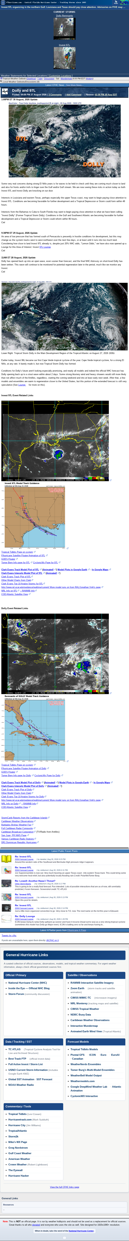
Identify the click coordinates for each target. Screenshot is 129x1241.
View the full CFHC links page (64, 1187)
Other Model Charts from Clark (16, 580)
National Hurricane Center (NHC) (27, 982)
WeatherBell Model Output (86, 1075)
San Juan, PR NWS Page (13, 835)
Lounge (22, 385)
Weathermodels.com (83, 1081)
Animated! (48, 569)
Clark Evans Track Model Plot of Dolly (21, 782)
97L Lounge (45, 247)
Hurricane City (16, 1125)
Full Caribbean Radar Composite (17, 828)
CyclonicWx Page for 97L (45, 562)
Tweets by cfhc (9, 935)
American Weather (19, 1159)
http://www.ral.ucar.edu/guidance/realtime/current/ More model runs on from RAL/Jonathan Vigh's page (51, 587)
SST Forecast (44, 1079)
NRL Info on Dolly (9, 803)
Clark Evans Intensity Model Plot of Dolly (22, 786)
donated (36, 1225)
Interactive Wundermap (84, 1025)
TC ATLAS (14, 1049)
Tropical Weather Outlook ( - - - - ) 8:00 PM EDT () (48, 78)
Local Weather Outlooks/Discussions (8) (21, 82)
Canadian (77, 1058)
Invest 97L (64, 45)
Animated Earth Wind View (86, 1031)
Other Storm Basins (23, 884)
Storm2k (13, 1136)
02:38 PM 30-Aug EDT (106, 94)
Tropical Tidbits (17, 1114)
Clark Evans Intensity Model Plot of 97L (21, 573)
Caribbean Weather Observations (17, 821)
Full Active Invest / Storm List (25, 1064)
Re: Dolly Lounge (25, 916)
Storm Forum (16, 994)
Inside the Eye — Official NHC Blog (29, 988)
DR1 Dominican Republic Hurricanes (19, 842)
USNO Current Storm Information (28, 1069)
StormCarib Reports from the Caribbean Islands (24, 817)
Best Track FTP (17, 1058)
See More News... (75, 85)
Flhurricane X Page (76, 930)
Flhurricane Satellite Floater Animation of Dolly (23, 768)
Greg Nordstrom (18, 1147)
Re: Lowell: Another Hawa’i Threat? (35, 881)
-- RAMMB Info (27, 590)
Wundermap (66, 78)
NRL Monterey (79, 1003)
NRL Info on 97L (9, 590)
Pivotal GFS (77, 1054)
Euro (103, 1054)
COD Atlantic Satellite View (14, 594)
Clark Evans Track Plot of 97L (16, 576)
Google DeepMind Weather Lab (89, 1086)
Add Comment (73, 94)
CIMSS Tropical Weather (85, 1008)
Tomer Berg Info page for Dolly (16, 775)
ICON (92, 1054)
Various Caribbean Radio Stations (17, 839)
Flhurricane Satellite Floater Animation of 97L (23, 555)
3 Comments (55, 94)
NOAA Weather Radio (21, 1084)
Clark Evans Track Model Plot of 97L (20, 569)
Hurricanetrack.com (20, 1119)
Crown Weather (17, 1164)
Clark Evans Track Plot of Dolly (16, 789)
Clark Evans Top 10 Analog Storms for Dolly (22, 796)
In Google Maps (100, 569)
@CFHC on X (52, 940)
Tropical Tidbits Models (84, 1049)
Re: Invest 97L (23, 856)
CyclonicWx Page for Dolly (47, 775)
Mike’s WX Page (17, 1142)
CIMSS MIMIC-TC (81, 997)
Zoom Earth (77, 988)
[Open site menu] (3, 2)
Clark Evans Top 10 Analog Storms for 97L (22, 583)
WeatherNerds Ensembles (86, 1064)
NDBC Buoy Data (81, 1014)
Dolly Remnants (64, 15)
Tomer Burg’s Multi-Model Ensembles (93, 1069)
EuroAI (115, 1054)
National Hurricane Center (81, 1231)
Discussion (49, 78)
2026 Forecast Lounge (24, 859)
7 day (39, 78)
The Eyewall (15, 1170)
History (89, 78)
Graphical (31, 78)
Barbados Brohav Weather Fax (16, 825)
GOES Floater (8, 559)
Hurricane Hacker (18, 1175)
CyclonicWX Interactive (84, 1096)
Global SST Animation (21, 1079)
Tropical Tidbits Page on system (17, 552)
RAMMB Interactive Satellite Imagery (92, 982)
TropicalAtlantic (17, 1130)
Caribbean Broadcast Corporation (17, 832)
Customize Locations (60, 75)
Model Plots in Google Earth (72, 569)
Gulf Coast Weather (19, 1153)
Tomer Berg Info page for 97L (15, 562)
